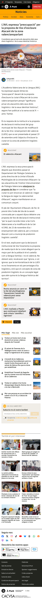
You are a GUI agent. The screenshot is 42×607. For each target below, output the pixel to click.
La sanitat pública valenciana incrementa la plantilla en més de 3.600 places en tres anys (10, 475)
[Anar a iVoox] (38, 536)
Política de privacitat (8, 584)
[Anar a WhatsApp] (34, 536)
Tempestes (18, 2)
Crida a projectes (27, 573)
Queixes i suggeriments (29, 569)
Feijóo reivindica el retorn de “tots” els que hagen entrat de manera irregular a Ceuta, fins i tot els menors (30, 497)
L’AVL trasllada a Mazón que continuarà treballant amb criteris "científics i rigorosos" (15, 312)
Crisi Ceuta (27, 2)
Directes (37, 7)
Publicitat (25, 562)
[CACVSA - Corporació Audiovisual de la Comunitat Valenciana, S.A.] (16, 596)
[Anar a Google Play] (8, 549)
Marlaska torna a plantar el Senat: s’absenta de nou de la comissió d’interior (11, 495)
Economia (29, 17)
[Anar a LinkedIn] (7, 540)
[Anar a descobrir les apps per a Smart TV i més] (10, 555)
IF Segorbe (9, 2)
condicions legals (21, 418)
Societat (14, 17)
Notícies (21, 11)
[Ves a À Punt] (11, 6)
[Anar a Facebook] (3, 536)
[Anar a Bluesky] (25, 536)
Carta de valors (6, 577)
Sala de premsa (6, 566)
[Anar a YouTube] (20, 536)
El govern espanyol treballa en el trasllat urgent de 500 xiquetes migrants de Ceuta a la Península (11, 519)
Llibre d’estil (26, 577)
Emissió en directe (7, 569)
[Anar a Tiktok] (16, 536)
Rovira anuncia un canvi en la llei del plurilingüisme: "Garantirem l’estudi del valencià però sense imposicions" (15, 293)
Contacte (4, 562)
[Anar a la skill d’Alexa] (34, 549)
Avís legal (25, 580)
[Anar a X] (7, 536)
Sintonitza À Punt (27, 566)
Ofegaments (37, 2)
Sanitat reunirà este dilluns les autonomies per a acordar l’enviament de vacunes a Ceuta (10, 454)
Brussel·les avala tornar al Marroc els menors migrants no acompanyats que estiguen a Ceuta (31, 519)
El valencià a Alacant (13, 154)
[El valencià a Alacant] (34, 157)
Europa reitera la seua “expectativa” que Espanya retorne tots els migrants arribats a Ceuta (30, 475)
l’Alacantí (8, 322)
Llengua (17, 322)
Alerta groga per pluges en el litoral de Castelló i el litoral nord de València (31, 453)
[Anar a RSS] (12, 540)
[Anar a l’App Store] (23, 549)
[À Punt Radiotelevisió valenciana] (12, 591)
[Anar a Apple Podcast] (3, 540)
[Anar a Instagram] (12, 536)
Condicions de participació (10, 580)
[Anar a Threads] (29, 536)
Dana (21, 17)
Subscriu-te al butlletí (8, 573)
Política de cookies (28, 584)
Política (5, 17)
